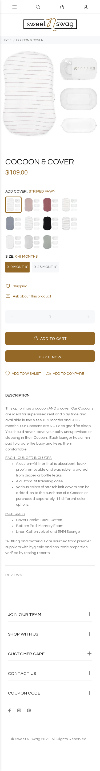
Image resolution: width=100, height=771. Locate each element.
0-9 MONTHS (17, 267)
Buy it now (50, 357)
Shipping (20, 286)
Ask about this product (32, 296)
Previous (5, 94)
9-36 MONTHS (45, 267)
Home (7, 40)
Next (95, 94)
